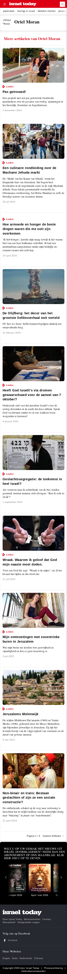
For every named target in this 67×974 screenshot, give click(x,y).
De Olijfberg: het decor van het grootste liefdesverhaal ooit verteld (31, 313)
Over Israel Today (12, 919)
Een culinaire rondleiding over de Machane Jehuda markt (29, 168)
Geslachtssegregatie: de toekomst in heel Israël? (32, 479)
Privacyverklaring (53, 968)
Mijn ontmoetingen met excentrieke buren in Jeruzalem (31, 637)
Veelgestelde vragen (28, 922)
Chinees (38, 958)
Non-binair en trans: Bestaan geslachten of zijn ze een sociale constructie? (29, 797)
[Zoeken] (62, 4)
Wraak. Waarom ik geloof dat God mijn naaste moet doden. (30, 559)
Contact (46, 919)
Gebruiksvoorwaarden (33, 971)
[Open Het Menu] (5, 4)
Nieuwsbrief (9, 922)
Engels (6, 958)
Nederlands (26, 958)
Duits (15, 958)
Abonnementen (32, 919)
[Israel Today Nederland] (22, 4)
